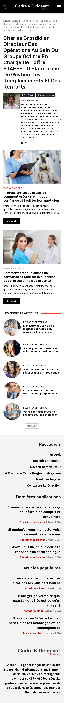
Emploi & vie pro (12, 188)
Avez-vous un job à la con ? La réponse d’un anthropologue (41, 371)
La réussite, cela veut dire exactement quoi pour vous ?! (41, 392)
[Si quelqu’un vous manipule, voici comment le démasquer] (12, 348)
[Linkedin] (21, 142)
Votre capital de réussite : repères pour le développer (40, 413)
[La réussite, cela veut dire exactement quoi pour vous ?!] (12, 390)
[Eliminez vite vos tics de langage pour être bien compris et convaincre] (12, 327)
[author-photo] (11, 118)
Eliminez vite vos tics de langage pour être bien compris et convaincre (38, 329)
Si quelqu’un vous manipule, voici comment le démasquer (41, 350)
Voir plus (31, 425)
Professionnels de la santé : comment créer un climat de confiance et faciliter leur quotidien (31, 196)
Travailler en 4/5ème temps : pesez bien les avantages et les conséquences (35, 623)
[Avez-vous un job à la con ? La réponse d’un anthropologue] (12, 369)
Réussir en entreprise (35, 322)
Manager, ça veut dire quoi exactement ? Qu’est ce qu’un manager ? (37, 600)
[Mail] (26, 142)
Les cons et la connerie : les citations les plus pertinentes (37, 581)
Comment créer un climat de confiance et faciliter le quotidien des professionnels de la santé (29, 277)
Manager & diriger (14, 268)
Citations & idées (35, 588)
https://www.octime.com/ (31, 100)
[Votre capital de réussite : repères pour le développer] (12, 411)
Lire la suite (11, 221)
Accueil (6, 20)
